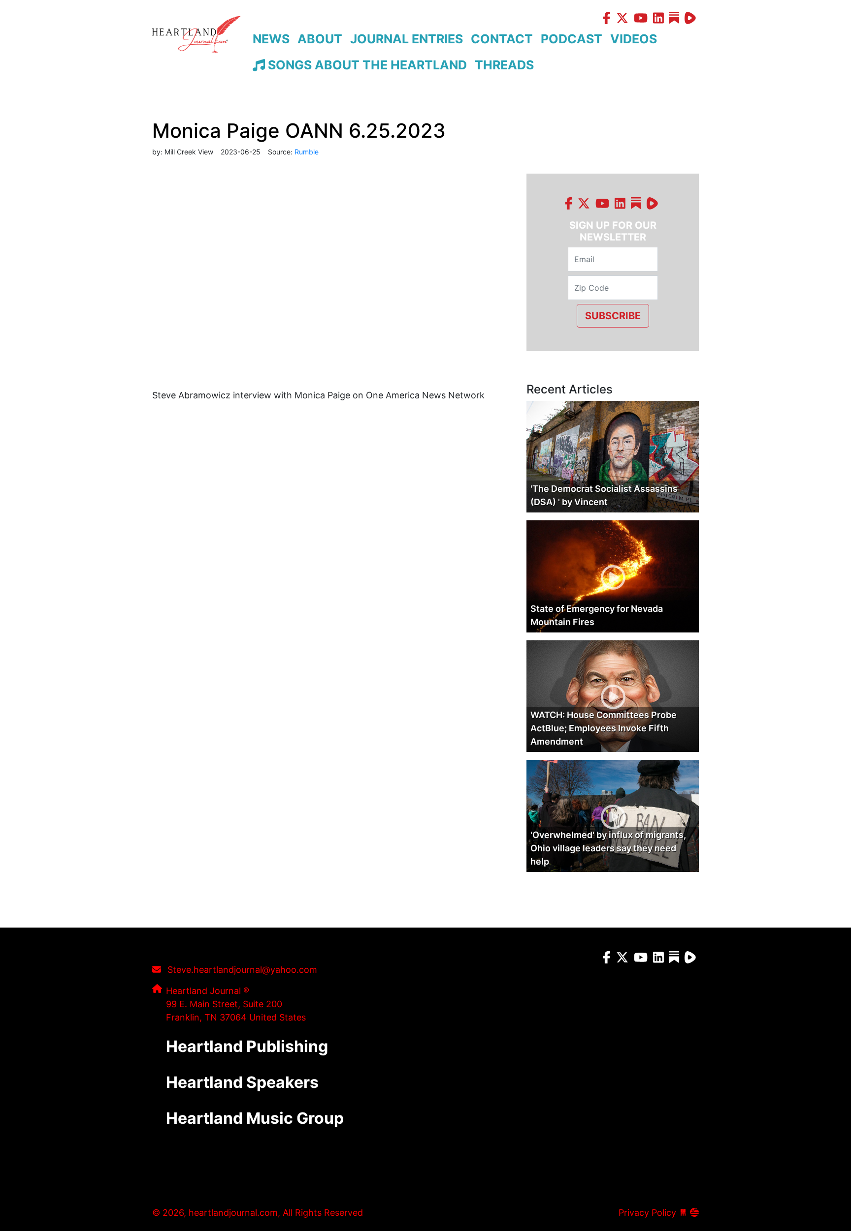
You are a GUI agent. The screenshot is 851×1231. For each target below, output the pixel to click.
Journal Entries (406, 38)
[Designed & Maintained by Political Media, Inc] (683, 1212)
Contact (502, 38)
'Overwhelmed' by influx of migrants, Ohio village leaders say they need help (608, 848)
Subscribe (613, 316)
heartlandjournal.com (196, 45)
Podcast (571, 38)
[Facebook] (607, 19)
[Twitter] (622, 19)
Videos (633, 38)
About (319, 38)
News (271, 38)
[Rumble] (690, 19)
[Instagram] (658, 19)
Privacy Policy (647, 1212)
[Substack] (675, 19)
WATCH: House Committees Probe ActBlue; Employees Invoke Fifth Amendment (603, 728)
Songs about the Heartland (366, 65)
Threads (504, 65)
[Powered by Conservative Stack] (694, 1212)
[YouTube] (641, 19)
